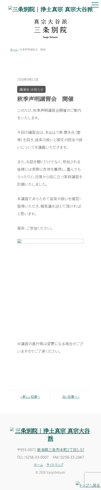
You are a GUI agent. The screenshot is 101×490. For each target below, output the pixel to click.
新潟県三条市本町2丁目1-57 (60, 449)
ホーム (13, 49)
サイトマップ (54, 464)
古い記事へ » (70, 396)
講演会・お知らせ (31, 89)
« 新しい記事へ (30, 396)
